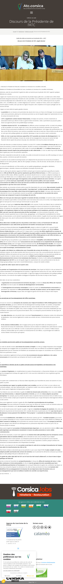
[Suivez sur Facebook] (34, 527)
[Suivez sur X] (38, 527)
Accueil (14, 31)
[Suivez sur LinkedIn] (45, 527)
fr (17, 31)
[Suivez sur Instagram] (42, 527)
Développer (21, 31)
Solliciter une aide (29, 31)
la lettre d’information (48, 562)
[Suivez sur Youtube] (49, 527)
